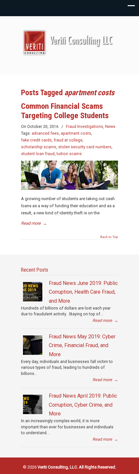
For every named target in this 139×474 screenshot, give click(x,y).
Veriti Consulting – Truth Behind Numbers (69, 42)
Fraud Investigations (84, 126)
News (110, 126)
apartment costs (76, 133)
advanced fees (45, 133)
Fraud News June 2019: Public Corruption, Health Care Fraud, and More (83, 292)
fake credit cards (36, 140)
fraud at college (68, 140)
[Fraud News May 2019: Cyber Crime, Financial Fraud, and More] (32, 345)
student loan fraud (38, 154)
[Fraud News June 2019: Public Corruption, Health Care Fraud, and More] (32, 291)
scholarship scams (38, 147)
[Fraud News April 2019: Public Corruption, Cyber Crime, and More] (32, 404)
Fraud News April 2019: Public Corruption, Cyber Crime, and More (83, 405)
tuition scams (69, 154)
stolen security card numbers (85, 147)
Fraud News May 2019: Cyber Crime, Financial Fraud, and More (82, 345)
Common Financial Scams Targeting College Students (65, 110)
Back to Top (109, 237)
